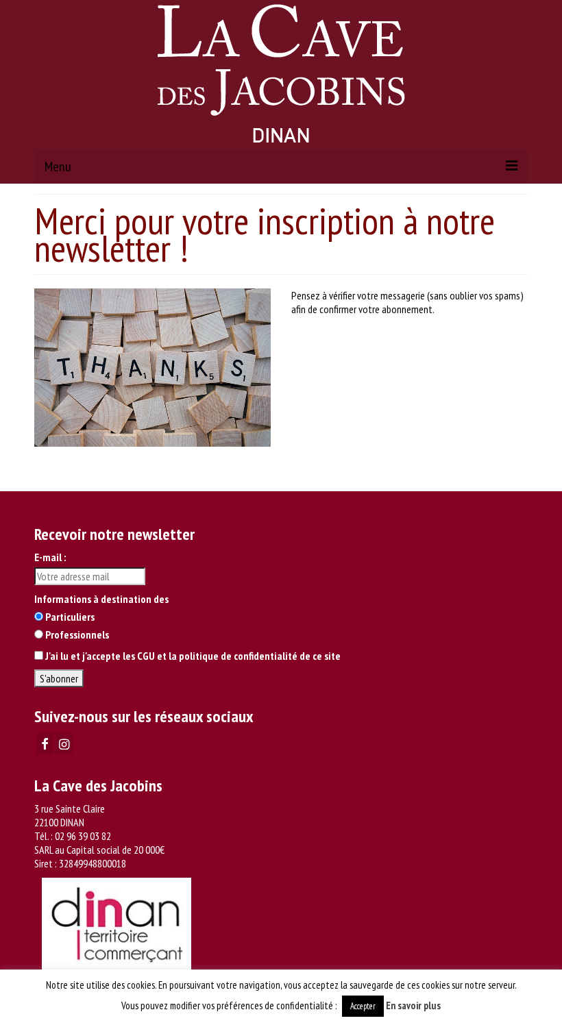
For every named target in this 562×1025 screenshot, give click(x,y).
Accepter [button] (363, 1006)
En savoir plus (413, 1005)
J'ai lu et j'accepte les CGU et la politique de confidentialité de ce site (193, 656)
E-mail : (50, 557)
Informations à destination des (101, 599)
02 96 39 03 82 (83, 836)
